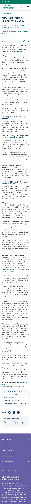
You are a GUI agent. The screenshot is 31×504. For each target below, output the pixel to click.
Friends (19, 422)
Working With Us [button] (8, 445)
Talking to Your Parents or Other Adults (15, 403)
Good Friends (9, 422)
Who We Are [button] (6, 439)
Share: (4, 412)
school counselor (8, 269)
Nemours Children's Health (8, 2)
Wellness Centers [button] (8, 461)
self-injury (18, 51)
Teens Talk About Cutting (11, 400)
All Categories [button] (7, 456)
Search (22, 7)
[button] (5, 41)
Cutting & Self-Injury (10, 397)
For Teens (7, 13)
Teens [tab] (15, 394)
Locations (24, 2)
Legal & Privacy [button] (7, 450)
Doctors (18, 2)
